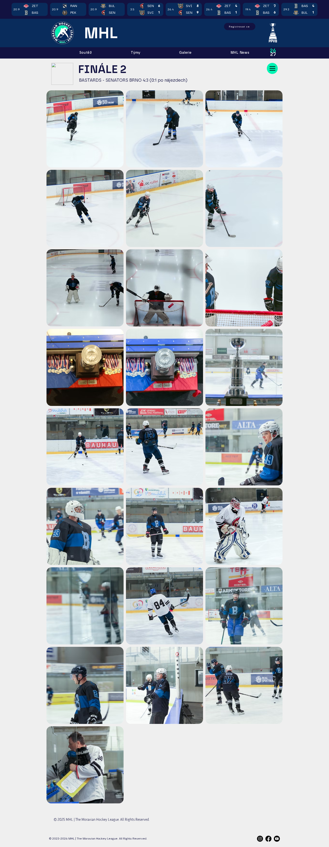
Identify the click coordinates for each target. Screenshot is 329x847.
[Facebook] (268, 839)
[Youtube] (277, 839)
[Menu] (272, 68)
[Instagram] (260, 839)
